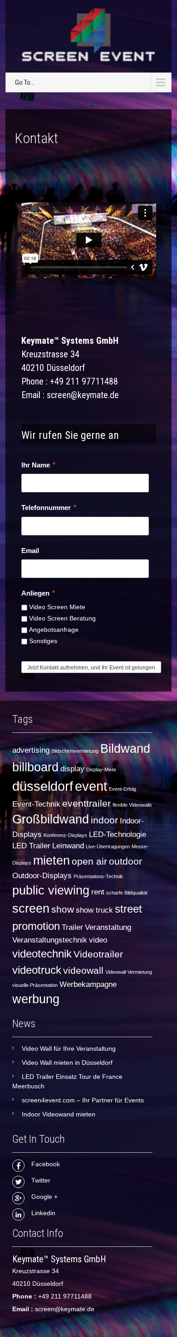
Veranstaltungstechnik (49, 940)
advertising (30, 750)
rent (97, 892)
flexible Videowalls (132, 805)
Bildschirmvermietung (74, 751)
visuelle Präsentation (35, 985)
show (62, 909)
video (98, 940)
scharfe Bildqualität (127, 892)
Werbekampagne (88, 984)
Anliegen (38, 593)
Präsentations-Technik (98, 876)
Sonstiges (43, 640)
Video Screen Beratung (62, 618)
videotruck (36, 970)
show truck (94, 910)
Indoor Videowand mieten (58, 1114)
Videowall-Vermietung (128, 972)
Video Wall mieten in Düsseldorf (67, 1062)
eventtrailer (86, 803)
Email (30, 550)
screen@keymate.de (64, 1309)
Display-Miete (101, 769)
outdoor (125, 861)
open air (89, 861)
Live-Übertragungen (108, 846)
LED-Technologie (117, 834)
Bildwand (125, 748)
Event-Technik (36, 804)
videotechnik (42, 953)
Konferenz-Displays (65, 835)
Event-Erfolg (122, 789)
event (91, 786)
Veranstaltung (108, 927)
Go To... (24, 82)
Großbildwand (50, 819)
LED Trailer (31, 846)
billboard (35, 767)
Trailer (72, 927)
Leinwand (68, 846)
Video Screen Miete (57, 607)
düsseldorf (42, 786)
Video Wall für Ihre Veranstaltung (69, 1048)
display (72, 769)
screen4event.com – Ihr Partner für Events (83, 1100)
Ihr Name (38, 465)
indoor (104, 820)
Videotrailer (98, 954)
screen (30, 908)
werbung (35, 999)
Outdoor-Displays (42, 875)
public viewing (50, 890)
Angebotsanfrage (54, 629)
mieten (51, 860)
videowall (83, 970)
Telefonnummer (48, 507)
